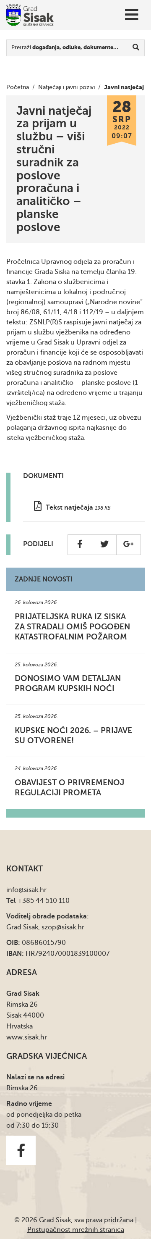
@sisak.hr (32, 890)
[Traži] (136, 47)
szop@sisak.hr (63, 927)
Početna (17, 87)
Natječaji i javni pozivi (66, 87)
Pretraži (64, 47)
